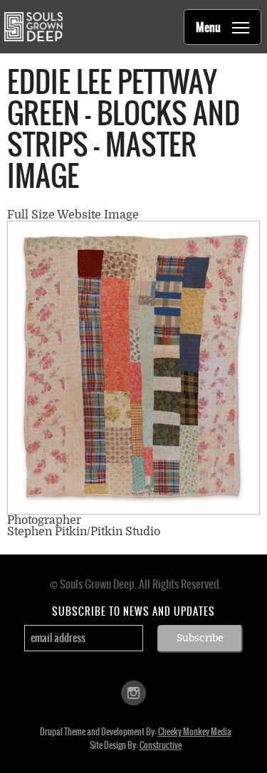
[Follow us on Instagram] (133, 691)
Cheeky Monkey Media (194, 731)
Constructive (161, 745)
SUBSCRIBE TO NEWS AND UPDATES (133, 611)
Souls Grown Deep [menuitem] (33, 26)
